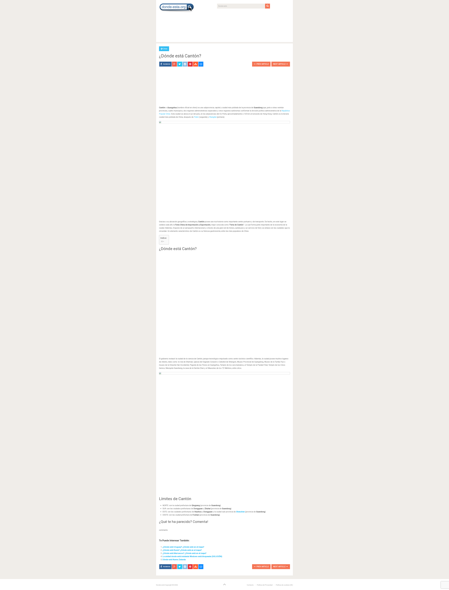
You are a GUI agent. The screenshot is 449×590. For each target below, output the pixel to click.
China (165, 49)
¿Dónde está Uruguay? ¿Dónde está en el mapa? (183, 547)
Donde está (160, 585)
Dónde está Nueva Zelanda (174, 559)
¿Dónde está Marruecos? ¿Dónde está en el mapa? (184, 553)
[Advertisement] (243, 25)
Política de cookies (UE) (284, 585)
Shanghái (213, 117)
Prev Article (262, 64)
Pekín (196, 117)
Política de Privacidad (265, 585)
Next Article (279, 64)
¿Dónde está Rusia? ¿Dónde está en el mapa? (182, 550)
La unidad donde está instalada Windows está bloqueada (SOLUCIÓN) (192, 556)
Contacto (250, 585)
